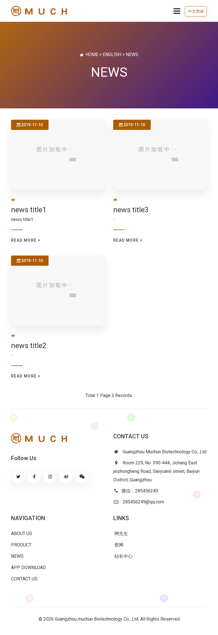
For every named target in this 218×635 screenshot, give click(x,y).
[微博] (66, 476)
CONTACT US (24, 579)
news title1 (29, 209)
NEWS (17, 556)
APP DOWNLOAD (28, 567)
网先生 (120, 533)
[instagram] (50, 476)
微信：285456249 (139, 491)
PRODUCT (21, 545)
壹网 (118, 545)
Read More (24, 240)
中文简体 (196, 11)
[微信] (82, 476)
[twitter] (18, 476)
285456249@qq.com (143, 502)
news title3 (131, 209)
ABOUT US (21, 533)
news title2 (29, 345)
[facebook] (34, 476)
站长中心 (123, 556)
